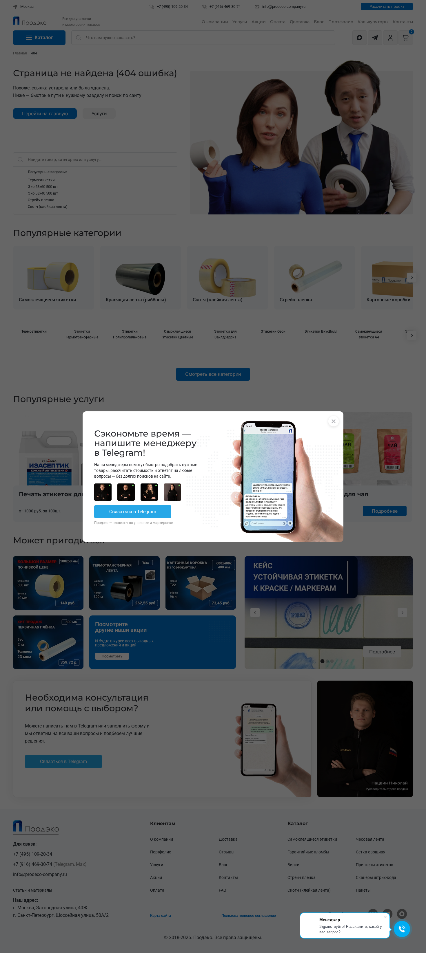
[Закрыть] (333, 421)
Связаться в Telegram (132, 511)
